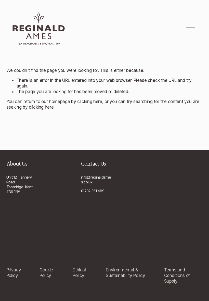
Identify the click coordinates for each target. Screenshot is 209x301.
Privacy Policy (13, 272)
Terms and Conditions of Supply (177, 275)
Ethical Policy (79, 272)
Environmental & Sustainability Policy (125, 272)
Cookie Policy (46, 272)
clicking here (89, 101)
